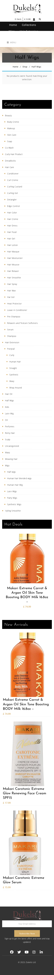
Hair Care (9, 167)
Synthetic (13, 374)
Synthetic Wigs (14, 504)
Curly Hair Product (14, 154)
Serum (10, 329)
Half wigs (11, 471)
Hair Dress (12, 225)
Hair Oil (8, 394)
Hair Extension (12, 342)
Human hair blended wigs (19, 478)
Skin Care (11, 134)
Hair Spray (12, 284)
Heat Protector (14, 303)
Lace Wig (9, 413)
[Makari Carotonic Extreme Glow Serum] (27, 842)
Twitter (19, 952)
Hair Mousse (13, 264)
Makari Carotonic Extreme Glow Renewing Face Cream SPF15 (24, 793)
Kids (7, 407)
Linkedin (41, 952)
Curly (11, 355)
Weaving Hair (11, 459)
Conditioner (13, 173)
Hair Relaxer (13, 271)
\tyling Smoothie (13, 510)
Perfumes (9, 426)
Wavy (11, 381)
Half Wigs (9, 400)
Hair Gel (11, 238)
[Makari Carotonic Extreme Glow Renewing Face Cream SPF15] (27, 753)
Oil (6, 420)
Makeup (11, 128)
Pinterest (26, 952)
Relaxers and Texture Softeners (22, 323)
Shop (24, 66)
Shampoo (11, 336)
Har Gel (11, 297)
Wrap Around (15, 387)
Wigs (7, 465)
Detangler (12, 199)
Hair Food (12, 232)
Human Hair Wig (15, 484)
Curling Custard (14, 186)
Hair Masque (13, 251)
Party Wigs (12, 497)
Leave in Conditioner (17, 310)
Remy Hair (10, 433)
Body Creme (13, 121)
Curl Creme (12, 180)
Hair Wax (11, 290)
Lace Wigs (12, 491)
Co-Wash (9, 147)
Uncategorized (12, 446)
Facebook (12, 952)
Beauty (8, 115)
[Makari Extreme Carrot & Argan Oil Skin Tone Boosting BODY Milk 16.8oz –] (27, 558)
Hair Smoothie (14, 277)
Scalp (7, 439)
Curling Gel (12, 193)
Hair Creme (12, 219)
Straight (13, 368)
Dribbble (34, 952)
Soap (9, 141)
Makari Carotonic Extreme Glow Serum (23, 880)
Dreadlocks (10, 160)
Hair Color (12, 212)
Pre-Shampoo (13, 316)
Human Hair (15, 361)
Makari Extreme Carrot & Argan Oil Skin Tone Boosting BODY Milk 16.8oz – (27, 595)
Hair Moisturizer (15, 258)
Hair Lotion (12, 245)
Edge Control (13, 206)
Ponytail (11, 348)
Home (15, 66)
